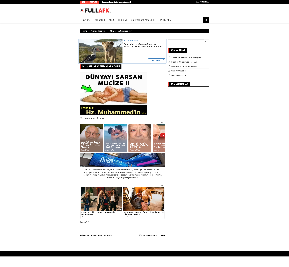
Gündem (86, 20)
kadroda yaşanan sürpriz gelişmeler (97, 235)
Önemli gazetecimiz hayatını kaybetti (116, 2)
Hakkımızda (165, 20)
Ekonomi (122, 20)
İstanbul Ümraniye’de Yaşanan (184, 62)
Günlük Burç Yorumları (143, 20)
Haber (101, 118)
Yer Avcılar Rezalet (179, 75)
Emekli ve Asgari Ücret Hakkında (184, 66)
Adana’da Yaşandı (178, 71)
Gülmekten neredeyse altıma (151, 235)
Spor (111, 20)
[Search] (206, 41)
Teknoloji (100, 20)
